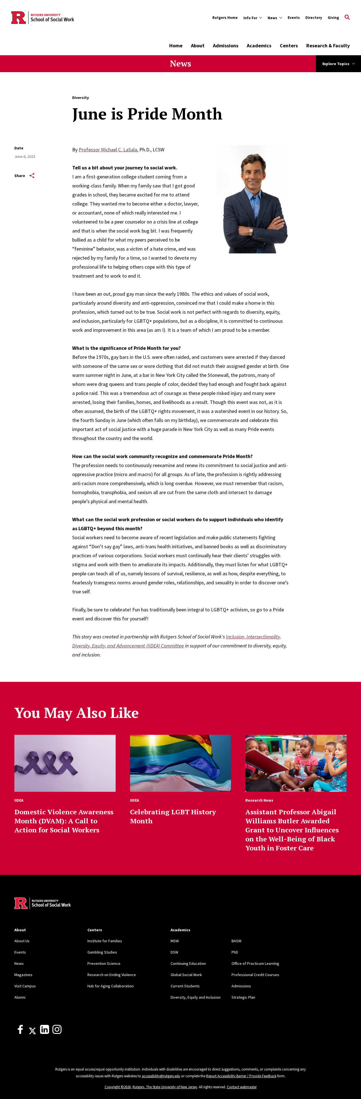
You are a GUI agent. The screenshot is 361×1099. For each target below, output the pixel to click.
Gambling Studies (102, 952)
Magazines (23, 974)
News (180, 63)
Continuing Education (188, 963)
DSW (174, 952)
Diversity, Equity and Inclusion (196, 997)
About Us (22, 940)
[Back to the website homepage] (42, 17)
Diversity (80, 97)
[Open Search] (347, 18)
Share (19, 175)
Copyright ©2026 (118, 1087)
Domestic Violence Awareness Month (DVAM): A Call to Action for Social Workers (63, 820)
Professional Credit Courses (255, 974)
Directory (313, 17)
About (197, 45)
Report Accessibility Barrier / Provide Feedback (241, 1076)
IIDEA (18, 800)
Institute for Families (104, 940)
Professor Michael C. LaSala (108, 149)
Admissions (225, 45)
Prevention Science (103, 963)
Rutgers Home (225, 17)
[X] (32, 1032)
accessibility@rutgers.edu (161, 1076)
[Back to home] (42, 903)
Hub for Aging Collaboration (110, 986)
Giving (333, 17)
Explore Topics (335, 63)
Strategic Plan (243, 997)
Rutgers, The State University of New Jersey (165, 1087)
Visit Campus (25, 986)
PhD (235, 952)
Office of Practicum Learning (255, 963)
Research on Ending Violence (111, 974)
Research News (259, 800)
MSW (175, 940)
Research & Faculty (328, 45)
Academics (259, 45)
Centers (289, 45)
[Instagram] (56, 1032)
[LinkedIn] (44, 1032)
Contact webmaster (242, 1087)
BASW (236, 940)
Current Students (185, 986)
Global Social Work (186, 974)
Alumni (19, 997)
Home (175, 45)
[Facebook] (20, 1032)
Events (294, 17)
